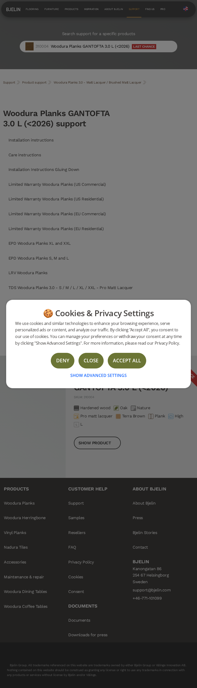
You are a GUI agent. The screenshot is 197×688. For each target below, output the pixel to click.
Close (91, 360)
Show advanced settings (98, 375)
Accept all (127, 360)
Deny (62, 360)
